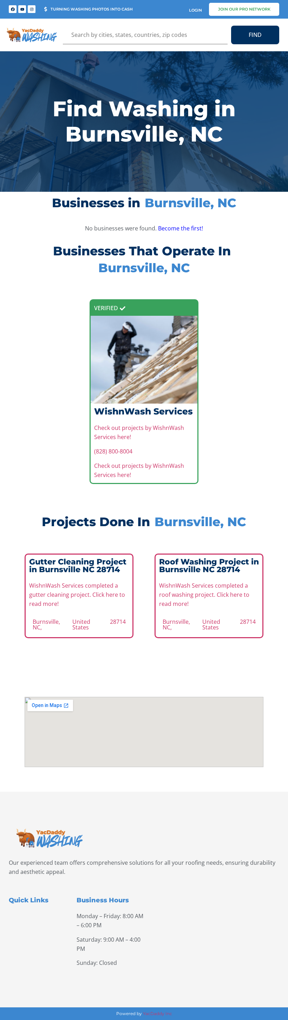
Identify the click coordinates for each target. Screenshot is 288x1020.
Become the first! (180, 228)
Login (195, 10)
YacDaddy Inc (157, 1013)
